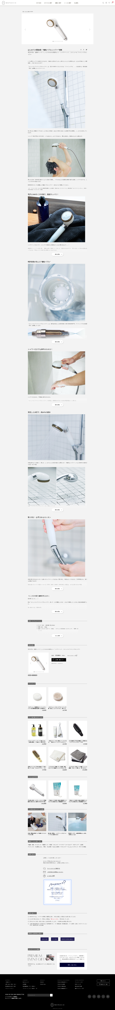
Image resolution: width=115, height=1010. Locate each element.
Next (89, 29)
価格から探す (58, 3)
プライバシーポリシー (9, 988)
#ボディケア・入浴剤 (78, 844)
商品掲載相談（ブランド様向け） (29, 986)
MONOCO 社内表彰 (61, 984)
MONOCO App (43, 984)
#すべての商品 (82, 846)
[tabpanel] (57, 29)
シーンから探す (67, 3)
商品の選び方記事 (78, 986)
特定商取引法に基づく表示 (10, 986)
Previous (26, 29)
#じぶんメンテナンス (72, 846)
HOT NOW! (38, 3)
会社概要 (24, 984)
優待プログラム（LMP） (79, 988)
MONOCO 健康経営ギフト (62, 988)
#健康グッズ (45, 844)
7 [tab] (42, 671)
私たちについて (26, 982)
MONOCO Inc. (55, 1008)
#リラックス (31, 846)
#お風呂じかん (38, 846)
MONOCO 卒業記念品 (62, 986)
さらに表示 (57, 635)
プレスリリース (78, 982)
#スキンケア (63, 846)
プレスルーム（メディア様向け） (29, 988)
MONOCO (42, 982)
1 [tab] (34, 671)
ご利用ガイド (8, 982)
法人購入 (76, 3)
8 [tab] (43, 671)
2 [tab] (35, 671)
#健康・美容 (31, 844)
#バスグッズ (38, 844)
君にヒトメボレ (54, 919)
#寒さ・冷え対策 (47, 846)
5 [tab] (39, 671)
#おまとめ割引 (55, 846)
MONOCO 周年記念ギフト (62, 982)
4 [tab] (38, 671)
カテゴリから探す (48, 3)
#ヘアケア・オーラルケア (65, 844)
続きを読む (57, 254)
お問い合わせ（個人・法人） (11, 984)
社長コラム (77, 984)
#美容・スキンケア (53, 844)
